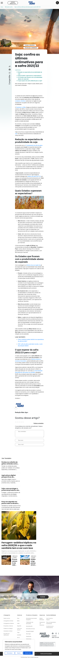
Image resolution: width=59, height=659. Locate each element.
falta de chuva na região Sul (33, 265)
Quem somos (7, 618)
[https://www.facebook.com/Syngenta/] (53, 634)
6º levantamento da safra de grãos (34, 145)
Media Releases (42, 619)
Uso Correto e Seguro (49, 619)
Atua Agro (28, 633)
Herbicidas (28, 639)
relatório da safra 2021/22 (34, 176)
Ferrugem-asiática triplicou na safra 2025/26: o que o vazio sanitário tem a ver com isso (19, 545)
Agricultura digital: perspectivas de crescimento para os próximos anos (9, 476)
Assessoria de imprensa (42, 624)
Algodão (19, 626)
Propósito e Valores (8, 626)
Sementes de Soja (30, 628)
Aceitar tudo (28, 653)
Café (18, 623)
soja (16, 133)
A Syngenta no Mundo (9, 623)
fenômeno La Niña (20, 107)
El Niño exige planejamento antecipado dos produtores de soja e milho (33, 562)
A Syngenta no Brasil (8, 621)
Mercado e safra (9, 6)
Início (2, 6)
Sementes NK (29, 626)
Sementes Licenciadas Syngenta (31, 619)
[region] (19, 647)
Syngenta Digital (30, 631)
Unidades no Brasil (8, 631)
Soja (18, 618)
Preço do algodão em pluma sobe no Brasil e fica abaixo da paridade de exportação (11, 502)
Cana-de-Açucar (19, 629)
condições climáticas (20, 101)
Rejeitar (19, 653)
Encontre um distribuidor (6, 634)
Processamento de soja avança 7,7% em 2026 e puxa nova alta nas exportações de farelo (14, 562)
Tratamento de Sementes (29, 623)
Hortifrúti (19, 635)
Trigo (18, 632)
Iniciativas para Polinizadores (49, 627)
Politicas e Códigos (8, 628)
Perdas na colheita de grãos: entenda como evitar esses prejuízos (10, 463)
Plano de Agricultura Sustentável (51, 623)
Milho (18, 621)
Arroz (18, 637)
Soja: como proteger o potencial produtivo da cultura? (10, 489)
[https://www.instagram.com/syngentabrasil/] (56, 634)
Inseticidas (28, 636)
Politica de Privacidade (46, 653)
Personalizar (10, 653)
